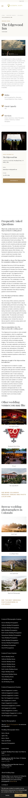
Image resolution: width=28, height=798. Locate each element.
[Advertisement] (14, 202)
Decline (7, 795)
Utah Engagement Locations (8, 708)
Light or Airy (4, 735)
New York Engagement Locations (10, 698)
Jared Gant (14, 534)
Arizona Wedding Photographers (9, 622)
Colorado (20, 15)
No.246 (14, 466)
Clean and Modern (6, 740)
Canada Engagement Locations (9, 710)
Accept (20, 795)
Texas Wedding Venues (7, 676)
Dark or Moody (5, 733)
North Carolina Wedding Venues (9, 669)
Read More (13, 781)
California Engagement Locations (9, 693)
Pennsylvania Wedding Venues (9, 674)
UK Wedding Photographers (8, 645)
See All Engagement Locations (9, 715)
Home (3, 15)
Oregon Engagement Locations (9, 703)
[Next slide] (22, 48)
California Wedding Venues (8, 659)
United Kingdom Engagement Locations (11, 713)
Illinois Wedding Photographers (9, 630)
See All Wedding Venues (7, 681)
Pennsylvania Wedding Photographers (11, 635)
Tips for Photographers (12, 724)
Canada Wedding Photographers (9, 640)
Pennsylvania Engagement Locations (10, 705)
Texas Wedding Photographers (9, 637)
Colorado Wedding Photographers (10, 627)
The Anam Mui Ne (14, 485)
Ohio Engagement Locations (8, 700)
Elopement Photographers (8, 743)
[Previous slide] (4, 48)
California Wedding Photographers (10, 625)
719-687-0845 (6, 175)
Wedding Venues (11, 15)
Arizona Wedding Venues (7, 656)
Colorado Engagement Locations (9, 695)
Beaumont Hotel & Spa (14, 446)
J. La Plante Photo (14, 554)
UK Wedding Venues (6, 679)
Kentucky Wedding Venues (8, 664)
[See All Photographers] (7, 648)
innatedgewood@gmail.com (10, 169)
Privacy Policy (19, 792)
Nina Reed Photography (14, 593)
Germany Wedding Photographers (10, 643)
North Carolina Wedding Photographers (11, 632)
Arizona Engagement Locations (9, 690)
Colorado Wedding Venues (8, 661)
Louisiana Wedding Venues (8, 666)
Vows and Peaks (8, 570)
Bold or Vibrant (5, 738)
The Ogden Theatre (14, 426)
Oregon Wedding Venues (7, 671)
